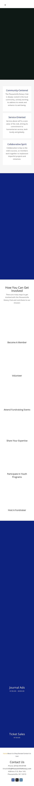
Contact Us (17, 762)
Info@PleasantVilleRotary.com (19, 769)
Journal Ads (17, 687)
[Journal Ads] (17, 659)
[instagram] (21, 779)
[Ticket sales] (17, 705)
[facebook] (13, 779)
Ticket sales (17, 734)
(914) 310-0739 (20, 766)
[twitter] (17, 779)
